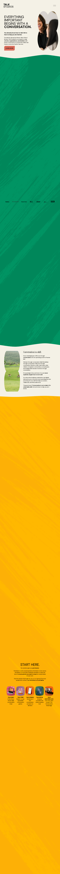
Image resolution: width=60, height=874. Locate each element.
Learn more (9, 48)
